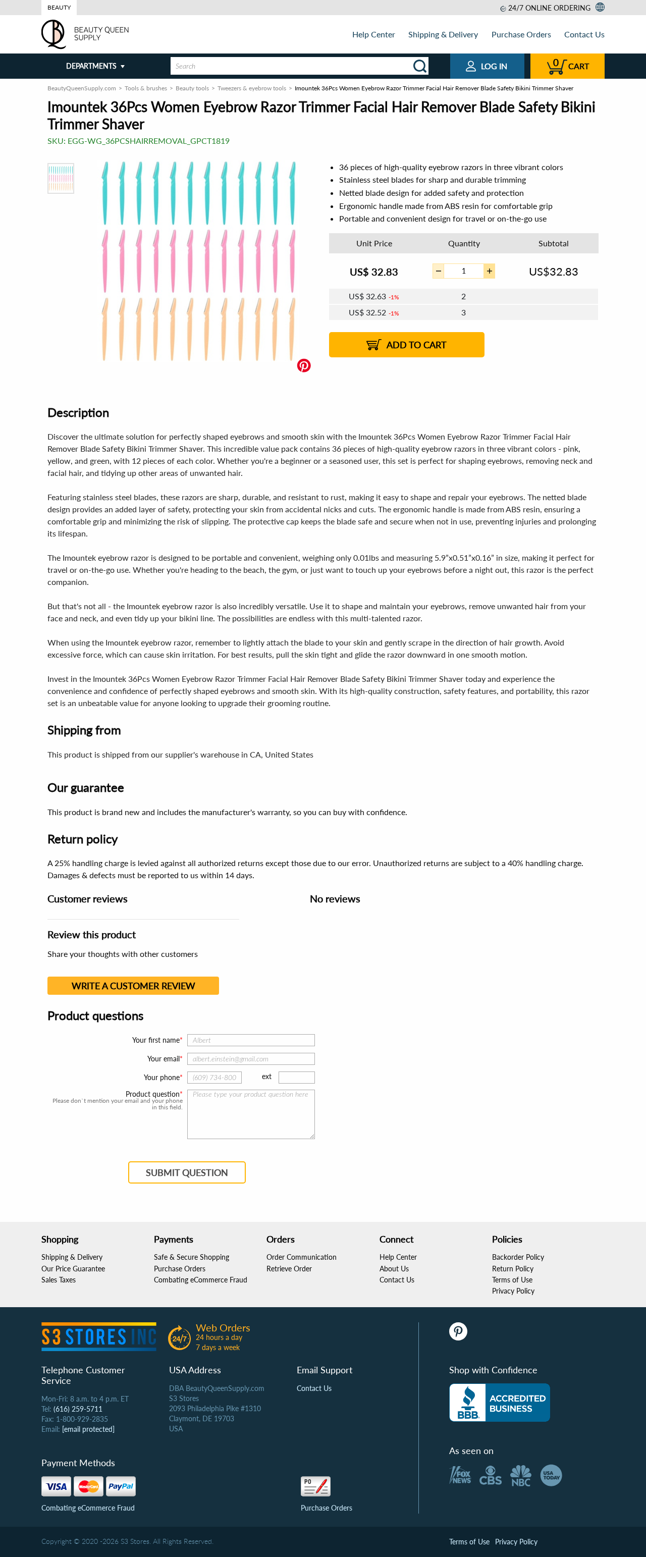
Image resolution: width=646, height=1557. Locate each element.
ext (267, 1076)
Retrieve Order (289, 1268)
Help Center (373, 34)
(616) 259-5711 (77, 1409)
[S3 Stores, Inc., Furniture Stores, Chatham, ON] (499, 1402)
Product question (153, 1094)
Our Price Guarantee (73, 1268)
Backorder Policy (518, 1257)
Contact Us (584, 34)
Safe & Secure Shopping (191, 1257)
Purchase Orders (521, 34)
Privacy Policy (513, 1290)
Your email (163, 1058)
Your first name (156, 1040)
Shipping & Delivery (443, 34)
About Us (394, 1268)
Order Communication (301, 1257)
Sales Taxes (58, 1279)
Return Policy (512, 1268)
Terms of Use (512, 1279)
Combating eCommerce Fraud (200, 1279)
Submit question (187, 1172)
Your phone (162, 1077)
